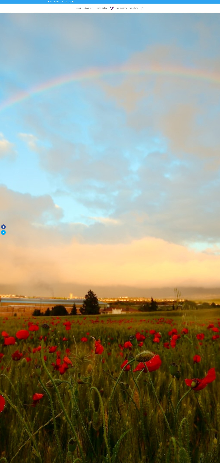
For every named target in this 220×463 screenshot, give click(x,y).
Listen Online (102, 8)
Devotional (134, 8)
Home (78, 8)
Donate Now (122, 8)
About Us (87, 8)
